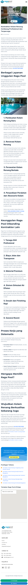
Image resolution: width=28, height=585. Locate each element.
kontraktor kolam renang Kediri (17, 431)
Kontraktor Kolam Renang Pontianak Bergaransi (14, 482)
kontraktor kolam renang (15, 440)
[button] (26, 2)
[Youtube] (3, 567)
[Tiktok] (9, 567)
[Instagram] (6, 567)
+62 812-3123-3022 (18, 68)
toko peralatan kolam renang (16, 211)
